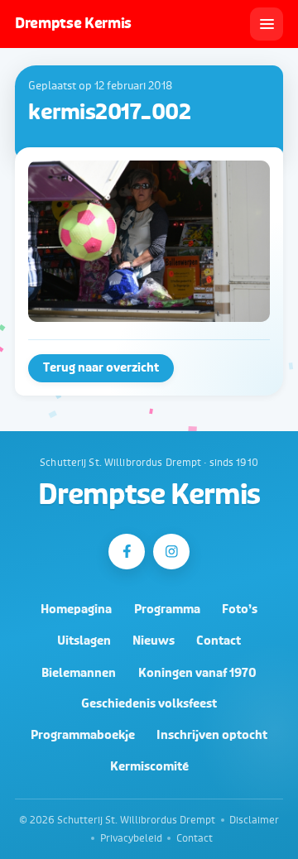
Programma (167, 609)
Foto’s (239, 609)
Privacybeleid (131, 838)
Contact (218, 641)
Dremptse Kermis (149, 495)
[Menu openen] (266, 24)
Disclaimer (254, 820)
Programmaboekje (83, 735)
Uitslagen (84, 641)
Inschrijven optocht (211, 735)
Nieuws (153, 641)
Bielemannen (78, 673)
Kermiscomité (149, 767)
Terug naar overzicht (101, 368)
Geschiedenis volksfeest (149, 704)
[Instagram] (171, 551)
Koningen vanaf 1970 (197, 673)
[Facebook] (126, 551)
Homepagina (76, 609)
